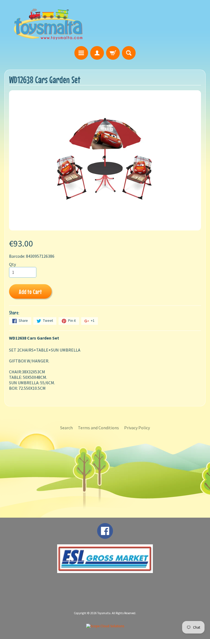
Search (66, 427)
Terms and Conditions (98, 427)
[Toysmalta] (48, 23)
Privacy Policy (137, 427)
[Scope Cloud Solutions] (105, 626)
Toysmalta (103, 613)
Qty (12, 264)
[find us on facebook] (105, 536)
